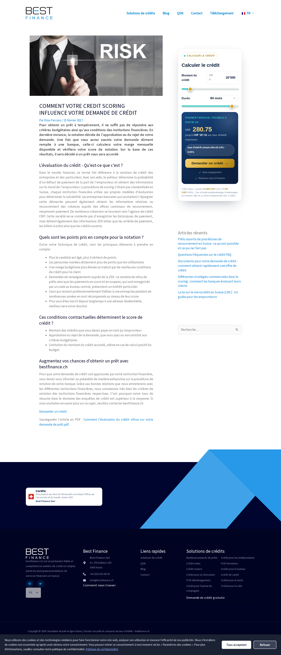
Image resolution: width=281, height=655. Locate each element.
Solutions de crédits (141, 13)
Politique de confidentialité (102, 649)
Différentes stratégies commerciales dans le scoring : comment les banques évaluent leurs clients (209, 281)
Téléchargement (222, 13)
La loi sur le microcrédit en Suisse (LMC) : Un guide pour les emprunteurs (208, 294)
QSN (180, 13)
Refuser (265, 645)
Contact (196, 13)
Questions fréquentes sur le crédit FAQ (204, 254)
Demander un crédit (53, 411)
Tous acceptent (236, 645)
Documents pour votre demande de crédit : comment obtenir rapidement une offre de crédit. (207, 265)
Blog (166, 13)
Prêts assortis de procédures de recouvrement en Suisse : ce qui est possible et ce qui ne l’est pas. (208, 243)
